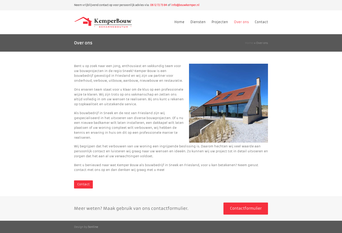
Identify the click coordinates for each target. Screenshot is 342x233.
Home (249, 43)
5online (93, 227)
